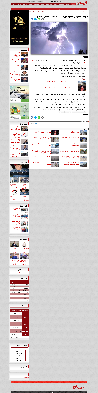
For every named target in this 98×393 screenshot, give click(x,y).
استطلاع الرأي (22, 269)
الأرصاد (50, 59)
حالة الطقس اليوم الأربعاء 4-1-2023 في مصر (41, 144)
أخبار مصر (81, 11)
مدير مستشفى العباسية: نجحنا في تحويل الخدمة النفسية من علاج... (65, 9)
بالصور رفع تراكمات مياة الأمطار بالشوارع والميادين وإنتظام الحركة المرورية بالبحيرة (69, 150)
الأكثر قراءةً (23, 124)
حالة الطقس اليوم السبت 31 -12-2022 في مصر (41, 157)
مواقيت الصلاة (22, 345)
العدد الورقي (23, 206)
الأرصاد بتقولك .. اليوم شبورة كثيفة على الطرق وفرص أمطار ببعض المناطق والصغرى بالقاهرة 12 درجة (41, 151)
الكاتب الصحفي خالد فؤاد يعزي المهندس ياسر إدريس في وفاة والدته (14, 262)
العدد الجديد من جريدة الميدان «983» (15, 228)
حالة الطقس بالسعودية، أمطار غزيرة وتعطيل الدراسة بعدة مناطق (70, 157)
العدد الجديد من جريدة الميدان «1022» (15, 215)
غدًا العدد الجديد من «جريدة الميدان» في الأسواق (15, 222)
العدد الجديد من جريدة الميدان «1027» (15, 209)
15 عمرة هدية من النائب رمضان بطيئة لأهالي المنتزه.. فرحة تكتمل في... (24, 262)
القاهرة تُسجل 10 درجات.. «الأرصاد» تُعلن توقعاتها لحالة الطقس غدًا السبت (69, 163)
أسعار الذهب (23, 305)
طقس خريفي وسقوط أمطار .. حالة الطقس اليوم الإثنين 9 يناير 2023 (62, 81)
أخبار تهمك (23, 162)
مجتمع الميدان (22, 239)
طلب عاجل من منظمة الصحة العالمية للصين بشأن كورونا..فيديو (70, 138)
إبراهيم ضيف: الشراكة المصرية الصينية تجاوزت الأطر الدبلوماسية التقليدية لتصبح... (29, 9)
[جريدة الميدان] (19, 28)
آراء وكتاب (24, 50)
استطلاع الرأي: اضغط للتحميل (23, 273)
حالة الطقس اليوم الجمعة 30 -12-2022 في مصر (41, 163)
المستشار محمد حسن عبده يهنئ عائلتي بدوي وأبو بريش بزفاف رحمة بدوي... (24, 250)
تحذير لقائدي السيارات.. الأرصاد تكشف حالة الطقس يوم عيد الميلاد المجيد (61, 87)
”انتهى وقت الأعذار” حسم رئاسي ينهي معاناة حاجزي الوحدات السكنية (14, 250)
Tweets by (26, 377)
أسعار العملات (22, 278)
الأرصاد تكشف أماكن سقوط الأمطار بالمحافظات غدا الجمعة (42, 138)
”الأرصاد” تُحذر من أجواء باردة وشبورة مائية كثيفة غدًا (70, 144)
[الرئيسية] (73, 4)
